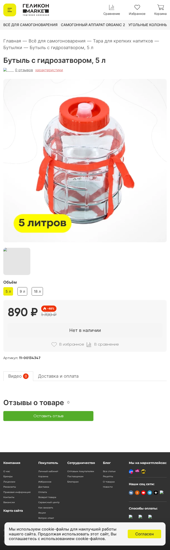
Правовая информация (17, 492)
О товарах (109, 481)
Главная (15, 41)
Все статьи (109, 471)
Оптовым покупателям (80, 471)
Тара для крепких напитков (126, 41)
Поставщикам (75, 476)
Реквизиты (9, 486)
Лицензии (9, 481)
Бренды (8, 476)
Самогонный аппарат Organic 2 (93, 25)
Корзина (43, 476)
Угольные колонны (148, 25)
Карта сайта (13, 511)
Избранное (44, 481)
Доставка (43, 486)
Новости (108, 486)
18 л (37, 291)
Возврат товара (47, 497)
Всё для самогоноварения (30, 25)
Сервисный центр (49, 502)
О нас (6, 471)
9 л (22, 291)
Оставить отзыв (48, 416)
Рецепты (108, 476)
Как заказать (45, 507)
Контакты (8, 497)
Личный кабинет (48, 471)
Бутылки (15, 47)
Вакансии (9, 502)
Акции (42, 512)
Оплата (42, 492)
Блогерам (73, 481)
